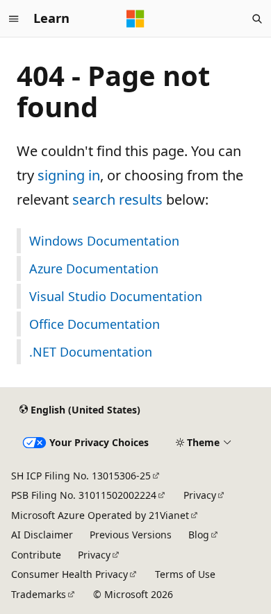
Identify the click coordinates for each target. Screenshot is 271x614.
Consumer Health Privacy (69, 574)
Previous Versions (131, 534)
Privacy (199, 495)
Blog (198, 534)
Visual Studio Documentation (115, 296)
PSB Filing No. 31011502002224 (83, 495)
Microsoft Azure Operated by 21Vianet (100, 515)
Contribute (36, 554)
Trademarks (38, 594)
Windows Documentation (104, 240)
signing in (69, 175)
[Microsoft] (135, 19)
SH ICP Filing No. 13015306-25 (81, 475)
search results (117, 199)
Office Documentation (94, 324)
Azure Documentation (93, 268)
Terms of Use (185, 574)
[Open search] (257, 18)
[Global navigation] (14, 18)
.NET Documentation (90, 351)
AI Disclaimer (42, 534)
